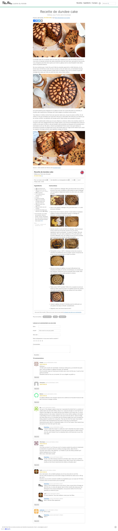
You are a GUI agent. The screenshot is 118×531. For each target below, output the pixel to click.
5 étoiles (42, 340)
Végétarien (62, 316)
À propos (95, 3)
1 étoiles (34, 340)
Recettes (79, 3)
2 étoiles (36, 340)
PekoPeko (46, 427)
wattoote (42, 510)
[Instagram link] (100, 3)
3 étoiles (38, 340)
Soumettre (36, 354)
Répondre (36, 377)
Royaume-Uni (47, 316)
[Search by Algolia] (5, 529)
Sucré (55, 316)
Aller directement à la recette (62, 17)
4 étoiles (40, 340)
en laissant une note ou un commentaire (72, 312)
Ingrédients (87, 3)
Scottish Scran (57, 167)
